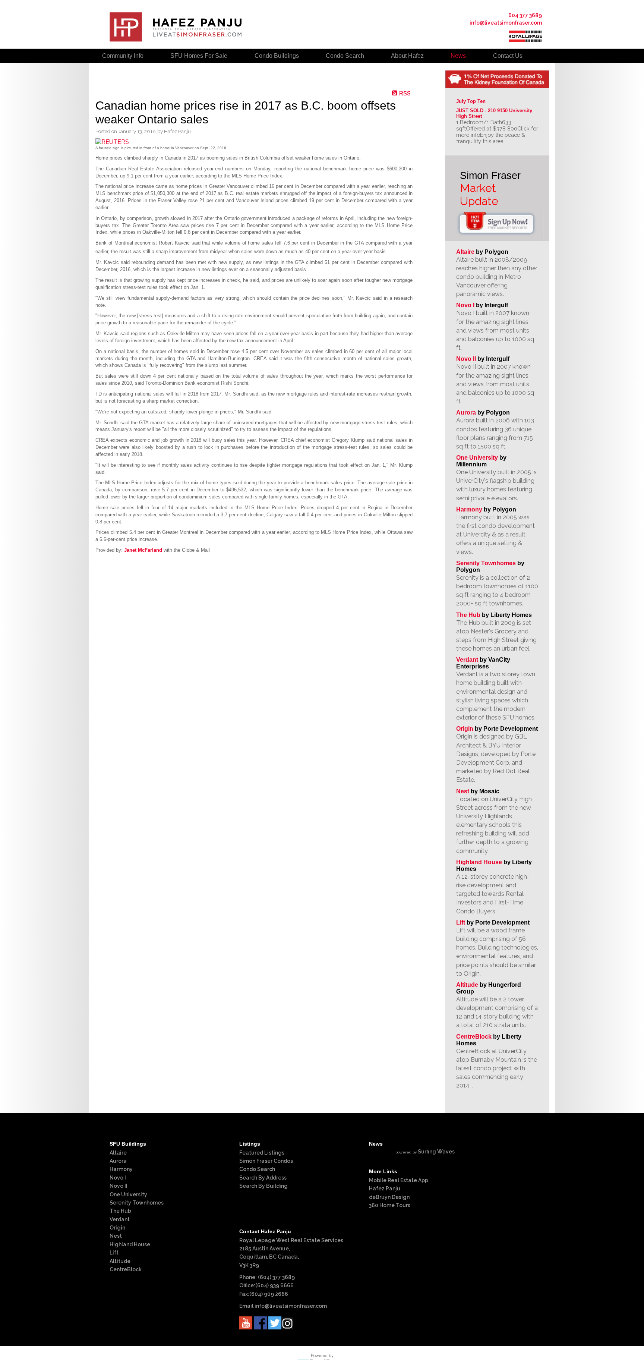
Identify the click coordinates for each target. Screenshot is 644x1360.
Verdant (467, 660)
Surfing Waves (436, 1152)
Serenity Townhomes (486, 563)
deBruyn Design (389, 1197)
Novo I (465, 305)
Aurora (466, 412)
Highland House (479, 862)
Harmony (469, 509)
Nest (462, 791)
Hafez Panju (384, 1188)
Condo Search (257, 1169)
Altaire (466, 252)
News (458, 56)
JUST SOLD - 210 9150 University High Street (495, 113)
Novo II (466, 359)
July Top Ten (471, 101)
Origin (464, 728)
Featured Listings (261, 1153)
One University (477, 457)
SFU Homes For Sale (198, 56)
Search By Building (263, 1186)
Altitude (467, 985)
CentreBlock (474, 1036)
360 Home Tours (389, 1205)
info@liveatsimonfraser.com (506, 23)
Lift (460, 922)
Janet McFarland (143, 550)
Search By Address (263, 1178)
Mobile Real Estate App (398, 1180)
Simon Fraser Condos (266, 1161)
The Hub (468, 615)
